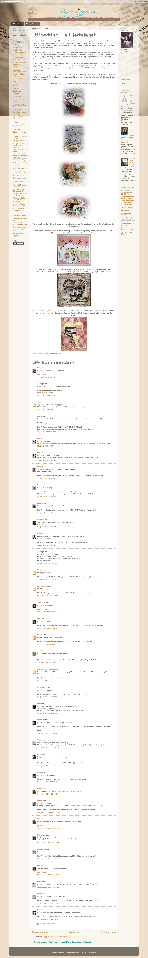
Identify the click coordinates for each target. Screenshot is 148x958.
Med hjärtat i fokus (45, 392)
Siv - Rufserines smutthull (19, 63)
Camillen (41, 533)
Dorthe (40, 467)
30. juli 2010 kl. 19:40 (47, 681)
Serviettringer (18, 184)
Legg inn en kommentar (45, 924)
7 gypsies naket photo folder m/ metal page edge (127, 198)
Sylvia (39, 740)
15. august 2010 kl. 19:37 (48, 919)
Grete (39, 893)
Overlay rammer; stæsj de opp (19, 167)
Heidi (39, 754)
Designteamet (32, 24)
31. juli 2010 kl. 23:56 (47, 713)
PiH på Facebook (20, 52)
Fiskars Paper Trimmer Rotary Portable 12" (127, 208)
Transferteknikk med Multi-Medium (19, 199)
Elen (39, 485)
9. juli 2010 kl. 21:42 (46, 377)
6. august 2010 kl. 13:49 (48, 842)
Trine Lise (41, 602)
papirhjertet (42, 609)
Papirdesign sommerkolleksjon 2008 (127, 223)
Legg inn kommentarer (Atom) (55, 937)
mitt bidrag (41, 374)
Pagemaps (17, 236)
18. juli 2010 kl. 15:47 (46, 513)
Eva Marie (17, 91)
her (48, 524)
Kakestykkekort (19, 141)
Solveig (40, 570)
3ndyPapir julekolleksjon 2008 (126, 192)
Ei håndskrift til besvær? (19, 126)
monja (39, 416)
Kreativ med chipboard (18, 144)
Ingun (39, 703)
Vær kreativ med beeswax (19, 209)
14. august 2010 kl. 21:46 (48, 903)
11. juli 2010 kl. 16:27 (46, 409)
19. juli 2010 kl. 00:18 (47, 563)
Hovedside (17, 24)
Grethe (40, 865)
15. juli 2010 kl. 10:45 (47, 478)
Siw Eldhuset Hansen (46, 669)
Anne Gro (17, 96)
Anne (39, 402)
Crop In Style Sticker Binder (126, 203)
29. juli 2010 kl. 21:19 (46, 662)
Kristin (36, 311)
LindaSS (41, 618)
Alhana (40, 651)
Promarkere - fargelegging (18, 180)
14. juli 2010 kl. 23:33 (47, 460)
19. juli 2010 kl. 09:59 (47, 579)
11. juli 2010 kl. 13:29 (46, 395)
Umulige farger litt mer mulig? (19, 205)
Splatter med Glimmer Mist (18, 190)
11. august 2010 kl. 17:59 (48, 859)
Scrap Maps (18, 233)
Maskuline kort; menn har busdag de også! (20, 155)
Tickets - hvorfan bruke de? (20, 194)
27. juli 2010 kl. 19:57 (47, 612)
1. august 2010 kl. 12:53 (47, 733)
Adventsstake (18, 104)
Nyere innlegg (40, 932)
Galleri (15, 45)
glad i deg (41, 826)
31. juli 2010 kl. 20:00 (47, 697)
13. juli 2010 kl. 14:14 (46, 446)
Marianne (41, 835)
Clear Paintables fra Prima (20, 117)
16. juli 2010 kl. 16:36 (46, 496)
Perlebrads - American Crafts (127, 228)
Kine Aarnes (42, 687)
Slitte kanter (18, 187)
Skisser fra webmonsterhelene (20, 224)
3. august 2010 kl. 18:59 (48, 794)
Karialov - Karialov (17, 85)
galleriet (50, 311)
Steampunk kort (132, 160)
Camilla (40, 503)
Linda (53, 231)
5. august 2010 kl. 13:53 (48, 828)
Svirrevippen (42, 586)
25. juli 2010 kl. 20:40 (47, 596)
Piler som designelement (19, 172)
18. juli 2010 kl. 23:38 (47, 545)
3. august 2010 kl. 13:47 (47, 782)
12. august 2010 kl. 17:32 (48, 887)
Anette (40, 772)
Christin (16, 93)
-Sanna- (40, 519)
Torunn (38, 269)
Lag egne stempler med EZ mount (20, 149)
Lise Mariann (18, 79)
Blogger (92, 952)
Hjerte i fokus (75, 791)
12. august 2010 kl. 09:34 (48, 875)
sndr (78, 952)
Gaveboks (17, 129)
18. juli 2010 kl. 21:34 (46, 527)
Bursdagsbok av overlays (19, 113)
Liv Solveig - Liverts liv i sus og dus (19, 74)
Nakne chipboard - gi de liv (20, 163)
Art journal (17, 107)
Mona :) (40, 800)
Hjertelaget (44, 41)
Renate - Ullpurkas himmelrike (17, 68)
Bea (38, 367)
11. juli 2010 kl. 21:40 (46, 432)
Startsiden (74, 932)
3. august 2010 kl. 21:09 (48, 812)
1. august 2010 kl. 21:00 (48, 747)
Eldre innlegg (108, 932)
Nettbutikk (17, 50)
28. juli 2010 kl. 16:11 (46, 644)
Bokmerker (17, 109)
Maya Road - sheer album (126, 218)
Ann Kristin (42, 849)
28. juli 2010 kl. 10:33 (47, 628)
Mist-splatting (19, 160)
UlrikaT (40, 881)
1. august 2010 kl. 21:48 (47, 766)
